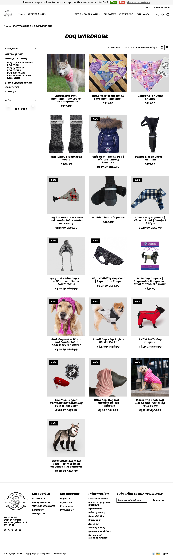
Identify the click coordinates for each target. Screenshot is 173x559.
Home (21, 14)
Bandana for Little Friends (150, 97)
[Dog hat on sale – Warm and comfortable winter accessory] (66, 195)
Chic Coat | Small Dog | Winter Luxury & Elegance (108, 159)
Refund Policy (96, 516)
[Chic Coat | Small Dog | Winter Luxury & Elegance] (108, 134)
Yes (113, 2)
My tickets (66, 506)
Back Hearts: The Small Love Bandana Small (108, 97)
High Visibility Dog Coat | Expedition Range (108, 280)
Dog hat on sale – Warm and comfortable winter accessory (66, 220)
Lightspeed (72, 554)
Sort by (129, 47)
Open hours (95, 508)
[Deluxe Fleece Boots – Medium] (150, 134)
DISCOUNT (110, 14)
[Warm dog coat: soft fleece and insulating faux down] (150, 377)
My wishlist (67, 510)
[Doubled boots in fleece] (108, 195)
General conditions (99, 531)
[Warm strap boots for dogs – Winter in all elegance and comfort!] (66, 438)
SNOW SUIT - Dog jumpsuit (150, 341)
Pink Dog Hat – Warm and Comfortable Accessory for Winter (66, 342)
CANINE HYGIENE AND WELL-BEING (19, 76)
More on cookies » (138, 2)
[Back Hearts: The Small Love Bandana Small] (108, 73)
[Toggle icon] (157, 14)
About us (93, 524)
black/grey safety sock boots (66, 158)
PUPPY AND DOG (22, 26)
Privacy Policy (96, 512)
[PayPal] (158, 554)
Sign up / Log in (162, 7)
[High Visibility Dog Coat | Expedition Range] (108, 256)
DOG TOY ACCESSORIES (20, 62)
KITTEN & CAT (13, 54)
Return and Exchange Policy (98, 536)
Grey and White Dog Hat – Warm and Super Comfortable (66, 281)
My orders (66, 502)
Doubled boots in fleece (108, 217)
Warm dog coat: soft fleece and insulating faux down (150, 403)
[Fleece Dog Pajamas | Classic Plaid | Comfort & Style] (150, 195)
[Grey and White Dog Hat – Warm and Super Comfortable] (66, 256)
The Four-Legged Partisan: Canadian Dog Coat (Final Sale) (66, 403)
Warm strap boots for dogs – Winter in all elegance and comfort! (66, 463)
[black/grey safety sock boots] (66, 134)
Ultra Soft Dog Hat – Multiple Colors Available (108, 403)
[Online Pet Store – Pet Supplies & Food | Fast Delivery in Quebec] (8, 14)
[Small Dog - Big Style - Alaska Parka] (108, 316)
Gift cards (143, 14)
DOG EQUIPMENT (16, 67)
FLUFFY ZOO (126, 14)
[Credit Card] (153, 554)
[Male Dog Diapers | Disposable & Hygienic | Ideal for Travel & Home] (150, 256)
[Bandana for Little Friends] (150, 73)
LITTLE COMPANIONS (18, 83)
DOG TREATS (14, 70)
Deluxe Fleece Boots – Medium (150, 158)
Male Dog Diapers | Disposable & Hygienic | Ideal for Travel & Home (150, 281)
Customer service (98, 498)
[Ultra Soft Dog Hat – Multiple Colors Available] (108, 377)
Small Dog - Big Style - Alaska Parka (108, 341)
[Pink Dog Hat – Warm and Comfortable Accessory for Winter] (66, 316)
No (122, 2)
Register (65, 498)
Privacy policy (96, 527)
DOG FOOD (13, 65)
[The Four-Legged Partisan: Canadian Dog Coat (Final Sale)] (66, 377)
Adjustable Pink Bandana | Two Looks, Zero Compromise (66, 98)
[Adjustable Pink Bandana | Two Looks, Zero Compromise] (66, 73)
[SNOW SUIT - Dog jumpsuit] (150, 316)
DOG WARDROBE (16, 73)
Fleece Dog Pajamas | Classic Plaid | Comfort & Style (150, 220)
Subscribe (158, 500)
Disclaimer (94, 520)
